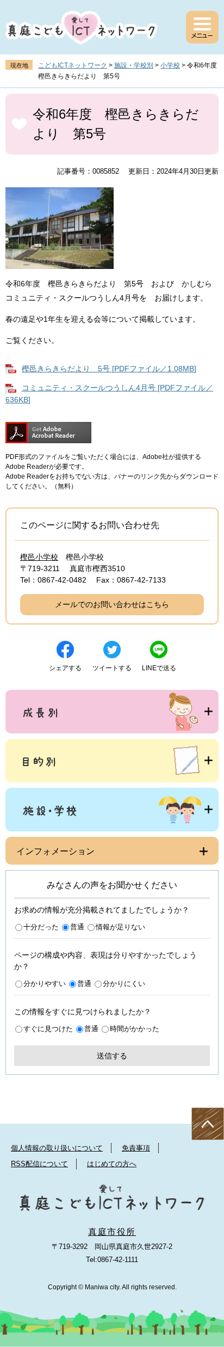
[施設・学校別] (112, 809)
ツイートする (112, 668)
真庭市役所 (112, 1231)
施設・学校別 (133, 65)
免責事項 (136, 1148)
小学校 (170, 65)
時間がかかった (134, 1029)
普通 (77, 927)
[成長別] (112, 711)
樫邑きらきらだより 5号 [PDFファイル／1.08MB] (109, 368)
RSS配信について (39, 1164)
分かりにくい (124, 983)
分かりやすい (44, 983)
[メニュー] (202, 27)
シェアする (65, 668)
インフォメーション (55, 851)
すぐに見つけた (48, 1029)
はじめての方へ (111, 1164)
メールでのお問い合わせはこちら (112, 604)
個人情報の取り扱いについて (57, 1148)
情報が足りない (120, 927)
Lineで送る (159, 668)
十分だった (41, 927)
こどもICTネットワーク (72, 65)
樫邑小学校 (39, 557)
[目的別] (112, 760)
